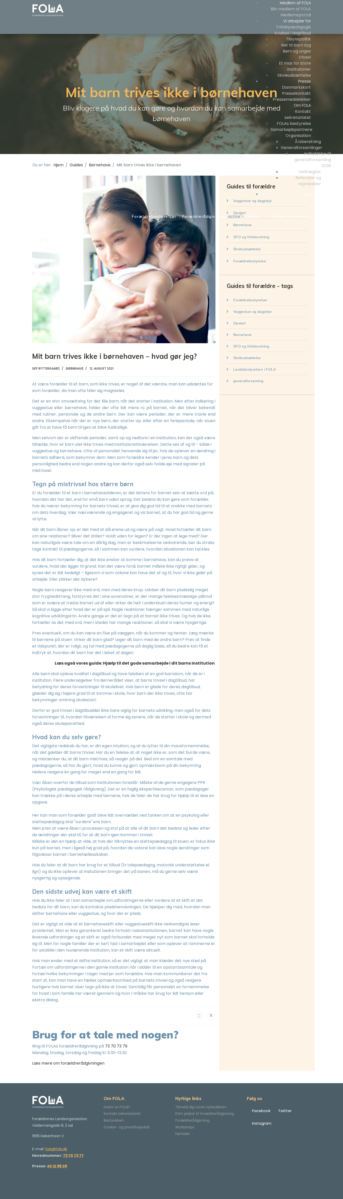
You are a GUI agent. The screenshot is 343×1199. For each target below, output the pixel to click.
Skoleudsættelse (246, 249)
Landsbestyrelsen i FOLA (254, 369)
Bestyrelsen (114, 1120)
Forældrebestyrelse (249, 261)
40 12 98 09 (57, 1166)
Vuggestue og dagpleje (252, 312)
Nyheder (182, 1133)
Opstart (239, 323)
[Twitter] (211, 1016)
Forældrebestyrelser (154, 216)
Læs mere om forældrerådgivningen (68, 1063)
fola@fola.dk (56, 1149)
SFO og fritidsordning (250, 237)
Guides (254, 216)
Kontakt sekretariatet (122, 1113)
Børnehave (242, 335)
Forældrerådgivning (203, 216)
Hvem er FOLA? (117, 1107)
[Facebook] (199, 1016)
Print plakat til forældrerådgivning (204, 1113)
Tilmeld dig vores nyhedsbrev (200, 1107)
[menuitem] (295, 3)
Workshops (184, 1127)
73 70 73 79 (116, 1046)
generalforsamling (247, 381)
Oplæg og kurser (289, 216)
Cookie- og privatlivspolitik (127, 1127)
